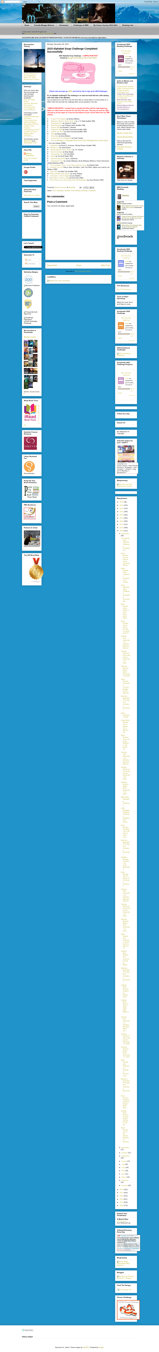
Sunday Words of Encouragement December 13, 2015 (125, 910)
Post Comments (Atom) (83, 271)
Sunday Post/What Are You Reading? (125, 97)
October (125, 1153)
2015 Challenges (58, 190)
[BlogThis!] (86, 187)
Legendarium (54, 145)
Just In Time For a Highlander (61, 138)
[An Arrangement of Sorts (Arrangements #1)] (31, 366)
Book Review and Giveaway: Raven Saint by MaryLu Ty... (125, 941)
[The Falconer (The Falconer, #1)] (36, 352)
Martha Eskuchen (30, 154)
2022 (122, 508)
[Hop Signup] (126, 355)
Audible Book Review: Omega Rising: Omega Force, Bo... (125, 1118)
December (125, 534)
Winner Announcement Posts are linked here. (39, 33)
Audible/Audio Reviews (125, 86)
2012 (122, 1196)
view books (131, 73)
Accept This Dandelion (58, 119)
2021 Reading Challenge (126, 373)
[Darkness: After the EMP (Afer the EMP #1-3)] (27, 366)
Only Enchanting (56, 152)
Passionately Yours (57, 154)
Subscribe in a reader (32, 195)
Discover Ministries (31, 103)
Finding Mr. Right (56, 129)
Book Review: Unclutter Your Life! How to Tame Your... (125, 831)
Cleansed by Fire (56, 123)
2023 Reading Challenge (126, 256)
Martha (127, 56)
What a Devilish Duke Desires (60, 174)
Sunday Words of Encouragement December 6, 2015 (125, 1039)
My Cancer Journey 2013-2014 (105, 25)
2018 (122, 521)
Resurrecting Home (58, 158)
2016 (122, 528)
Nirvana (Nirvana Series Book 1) (61, 150)
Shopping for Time (57, 161)
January (125, 1185)
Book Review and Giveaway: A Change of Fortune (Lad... (125, 1068)
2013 (122, 1193)
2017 (122, 524)
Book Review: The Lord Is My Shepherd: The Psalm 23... (125, 742)
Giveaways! (63, 25)
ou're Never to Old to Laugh (60, 178)
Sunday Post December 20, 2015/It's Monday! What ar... (125, 758)
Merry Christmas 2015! (125, 715)
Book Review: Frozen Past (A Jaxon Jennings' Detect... (125, 559)
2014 (122, 1189)
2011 (121, 1199)
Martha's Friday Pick (124, 133)
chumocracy (121, 1221)
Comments (31, 263)
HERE (70, 91)
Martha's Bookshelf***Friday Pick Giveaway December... (125, 703)
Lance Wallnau (29, 109)
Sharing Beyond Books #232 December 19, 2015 (125, 788)
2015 (122, 531)
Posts (29, 260)
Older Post (105, 265)
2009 (122, 1205)
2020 (122, 515)
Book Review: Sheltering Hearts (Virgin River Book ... (125, 1102)
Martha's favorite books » (32, 392)
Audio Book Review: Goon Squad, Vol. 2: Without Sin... (125, 726)
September (126, 1156)
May (123, 1171)
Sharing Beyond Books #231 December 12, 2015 (125, 925)
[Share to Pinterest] (93, 187)
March (124, 1177)
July (123, 1164)
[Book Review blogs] (36, 583)
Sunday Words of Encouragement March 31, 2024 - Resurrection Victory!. (32, 76)
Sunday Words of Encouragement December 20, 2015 (125, 773)
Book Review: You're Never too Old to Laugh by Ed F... (125, 627)
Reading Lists (127, 25)
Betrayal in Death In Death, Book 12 (63, 121)
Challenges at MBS (80, 25)
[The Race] (27, 373)
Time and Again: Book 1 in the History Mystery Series (68, 165)
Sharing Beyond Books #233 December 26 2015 (125, 671)
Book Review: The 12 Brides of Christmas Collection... (125, 879)
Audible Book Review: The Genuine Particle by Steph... (125, 958)
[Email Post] (80, 187)
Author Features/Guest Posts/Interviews (125, 89)
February (125, 1180)
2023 (122, 505)
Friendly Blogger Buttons (44, 25)
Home (27, 25)
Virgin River (54, 171)
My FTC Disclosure (124, 289)
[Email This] (84, 187)
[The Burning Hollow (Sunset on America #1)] (36, 373)
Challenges (92, 190)
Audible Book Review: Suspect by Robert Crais (125, 991)
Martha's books (30, 337)
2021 (122, 511)
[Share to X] (89, 187)
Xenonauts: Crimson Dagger (60, 176)
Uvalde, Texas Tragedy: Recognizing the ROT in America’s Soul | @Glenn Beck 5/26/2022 (32, 130)
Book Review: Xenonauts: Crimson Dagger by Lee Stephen (125, 686)
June (124, 1167)
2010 (122, 1202)
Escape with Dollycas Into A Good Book (82, 58)
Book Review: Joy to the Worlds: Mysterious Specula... (125, 1135)
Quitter (53, 156)
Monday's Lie (54, 147)
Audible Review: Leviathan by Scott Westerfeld (125, 863)
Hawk (53, 134)
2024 (122, 502)
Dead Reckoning (56, 125)
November (125, 1148)
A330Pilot (86, 1347)
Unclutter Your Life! (56, 167)
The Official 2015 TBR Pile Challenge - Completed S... (125, 544)
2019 (122, 518)
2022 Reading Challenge (126, 318)
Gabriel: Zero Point (57, 132)
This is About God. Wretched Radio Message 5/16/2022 (31, 122)
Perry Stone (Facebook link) (29, 106)
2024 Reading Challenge (126, 52)
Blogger (101, 1347)
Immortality (54, 136)
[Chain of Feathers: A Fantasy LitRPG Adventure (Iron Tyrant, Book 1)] (36, 366)
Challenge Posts (123, 92)
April (123, 1174)
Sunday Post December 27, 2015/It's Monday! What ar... (125, 642)
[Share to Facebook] (91, 187)
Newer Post (52, 265)
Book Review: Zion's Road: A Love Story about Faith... (125, 611)
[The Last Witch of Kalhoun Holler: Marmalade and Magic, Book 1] (27, 359)
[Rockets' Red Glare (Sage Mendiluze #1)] (31, 373)
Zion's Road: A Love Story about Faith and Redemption (68, 180)
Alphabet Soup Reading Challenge (75, 190)
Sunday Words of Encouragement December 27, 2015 (125, 657)
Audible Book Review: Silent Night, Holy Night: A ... (125, 1007)
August (124, 1161)
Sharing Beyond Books (125, 137)
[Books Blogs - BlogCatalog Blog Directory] (126, 1265)
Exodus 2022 (55, 127)
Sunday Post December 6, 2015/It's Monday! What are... (125, 1024)
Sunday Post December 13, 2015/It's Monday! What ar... (125, 895)
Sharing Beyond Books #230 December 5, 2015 (125, 1052)
